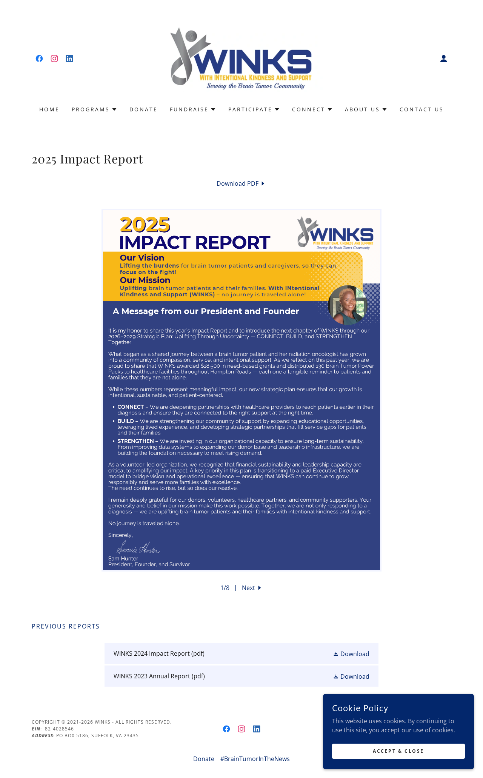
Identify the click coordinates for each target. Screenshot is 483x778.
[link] (39, 58)
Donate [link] (143, 109)
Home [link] (49, 109)
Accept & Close (398, 751)
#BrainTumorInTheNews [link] (255, 759)
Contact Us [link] (422, 109)
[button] (443, 58)
